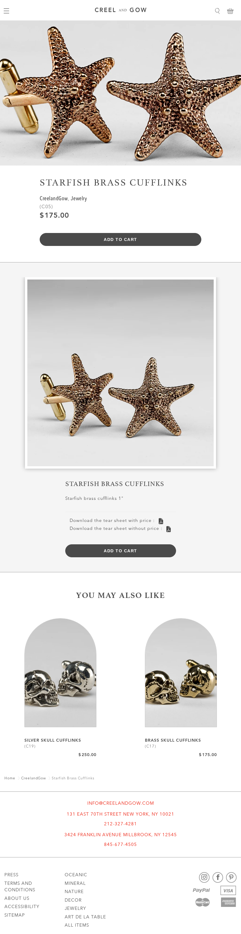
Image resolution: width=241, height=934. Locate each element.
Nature (74, 892)
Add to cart (120, 239)
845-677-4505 (120, 845)
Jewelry (79, 199)
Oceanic (76, 875)
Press (11, 875)
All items (77, 925)
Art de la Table (85, 917)
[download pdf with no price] (168, 529)
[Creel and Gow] (120, 11)
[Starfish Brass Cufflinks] (120, 375)
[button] (217, 10)
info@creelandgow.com (120, 803)
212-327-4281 (120, 824)
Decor (73, 900)
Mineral (75, 884)
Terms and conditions (19, 887)
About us (16, 899)
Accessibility (21, 907)
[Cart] (230, 10)
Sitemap (14, 915)
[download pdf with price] (161, 521)
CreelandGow (54, 199)
